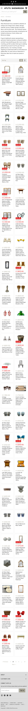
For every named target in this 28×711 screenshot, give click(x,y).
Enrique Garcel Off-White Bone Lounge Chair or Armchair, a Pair (21, 275)
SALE (22, 704)
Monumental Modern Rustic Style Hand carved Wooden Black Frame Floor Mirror (7, 277)
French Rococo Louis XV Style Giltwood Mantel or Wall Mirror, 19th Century (20, 81)
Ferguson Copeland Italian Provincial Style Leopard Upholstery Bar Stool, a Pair (6, 178)
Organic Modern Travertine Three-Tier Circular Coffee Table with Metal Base (7, 601)
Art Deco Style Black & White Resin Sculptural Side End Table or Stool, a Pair (7, 426)
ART (7, 704)
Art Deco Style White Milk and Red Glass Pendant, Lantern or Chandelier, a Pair (6, 325)
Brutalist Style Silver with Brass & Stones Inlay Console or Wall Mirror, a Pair (21, 105)
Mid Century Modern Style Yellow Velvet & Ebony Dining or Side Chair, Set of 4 (21, 253)
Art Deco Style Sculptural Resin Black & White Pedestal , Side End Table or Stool (7, 575)
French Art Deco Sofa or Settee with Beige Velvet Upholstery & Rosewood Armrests (21, 401)
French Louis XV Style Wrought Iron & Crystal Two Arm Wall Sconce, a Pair (7, 350)
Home (2, 16)
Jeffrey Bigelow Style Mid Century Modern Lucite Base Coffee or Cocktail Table (7, 376)
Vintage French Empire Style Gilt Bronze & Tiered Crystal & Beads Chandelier (6, 301)
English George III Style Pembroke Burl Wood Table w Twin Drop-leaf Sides (20, 203)
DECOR (2, 704)
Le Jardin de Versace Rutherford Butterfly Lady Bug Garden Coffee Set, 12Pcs (21, 476)
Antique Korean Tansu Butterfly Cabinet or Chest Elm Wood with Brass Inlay (6, 625)
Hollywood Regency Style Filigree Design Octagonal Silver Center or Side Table (20, 351)
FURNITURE (13, 703)
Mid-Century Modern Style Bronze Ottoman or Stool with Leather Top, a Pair (21, 130)
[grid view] (21, 60)
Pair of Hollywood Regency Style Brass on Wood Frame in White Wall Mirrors (7, 203)
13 (24, 662)
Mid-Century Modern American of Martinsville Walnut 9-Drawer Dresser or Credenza (7, 502)
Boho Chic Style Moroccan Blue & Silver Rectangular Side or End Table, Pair (7, 130)
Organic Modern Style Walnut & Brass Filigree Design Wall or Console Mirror (20, 601)
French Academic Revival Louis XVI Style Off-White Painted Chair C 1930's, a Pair (6, 253)
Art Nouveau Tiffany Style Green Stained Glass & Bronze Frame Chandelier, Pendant (20, 325)
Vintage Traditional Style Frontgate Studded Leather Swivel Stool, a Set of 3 (7, 400)
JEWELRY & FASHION (14, 704)
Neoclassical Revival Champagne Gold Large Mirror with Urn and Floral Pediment (20, 576)
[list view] (25, 60)
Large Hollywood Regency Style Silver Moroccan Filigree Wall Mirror (20, 551)
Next (13, 664)
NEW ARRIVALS (4, 703)
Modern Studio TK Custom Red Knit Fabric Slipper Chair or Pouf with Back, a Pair (21, 625)
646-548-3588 (7, 4)
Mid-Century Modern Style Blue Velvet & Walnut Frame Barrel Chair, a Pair (21, 450)
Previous (5, 662)
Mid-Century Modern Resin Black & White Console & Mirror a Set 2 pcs (21, 376)
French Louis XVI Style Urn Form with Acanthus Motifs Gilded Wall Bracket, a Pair (21, 301)
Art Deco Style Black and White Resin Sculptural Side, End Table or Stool (20, 501)
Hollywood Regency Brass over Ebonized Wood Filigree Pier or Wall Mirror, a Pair (7, 227)
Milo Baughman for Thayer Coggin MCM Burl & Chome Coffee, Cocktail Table (7, 105)
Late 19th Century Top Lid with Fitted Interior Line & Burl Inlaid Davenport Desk (7, 476)
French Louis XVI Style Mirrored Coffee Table (20, 647)
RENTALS (3, 706)
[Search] (25, 11)
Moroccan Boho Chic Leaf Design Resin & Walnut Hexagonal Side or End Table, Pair (21, 153)
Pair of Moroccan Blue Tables (20, 524)
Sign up (22, 690)
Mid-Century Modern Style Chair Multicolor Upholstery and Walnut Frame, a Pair (6, 649)
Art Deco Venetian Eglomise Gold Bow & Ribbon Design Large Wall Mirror (7, 81)
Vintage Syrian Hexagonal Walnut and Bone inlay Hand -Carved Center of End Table (7, 450)
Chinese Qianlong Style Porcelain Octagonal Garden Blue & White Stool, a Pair (21, 426)
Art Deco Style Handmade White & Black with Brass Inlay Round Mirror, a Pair (7, 551)
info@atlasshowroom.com (19, 4)
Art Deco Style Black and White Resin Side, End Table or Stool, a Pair (20, 178)
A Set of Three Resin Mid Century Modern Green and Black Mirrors (21, 226)
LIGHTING (19, 703)
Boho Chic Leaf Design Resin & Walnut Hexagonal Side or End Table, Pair (7, 153)
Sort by (4, 60)
